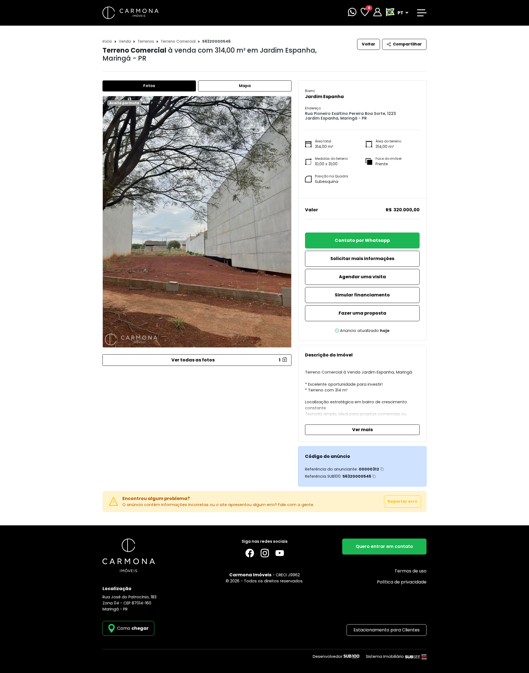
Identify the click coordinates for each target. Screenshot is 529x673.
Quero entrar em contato (384, 546)
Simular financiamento (362, 295)
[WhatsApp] (352, 13)
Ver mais (362, 429)
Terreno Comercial (178, 41)
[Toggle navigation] (422, 12)
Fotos (149, 85)
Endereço (313, 108)
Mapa (245, 85)
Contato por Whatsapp (362, 240)
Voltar (368, 44)
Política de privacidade (402, 582)
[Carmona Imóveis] (130, 12)
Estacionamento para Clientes (386, 630)
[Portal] (377, 13)
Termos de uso (411, 571)
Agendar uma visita (362, 277)
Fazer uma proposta (362, 313)
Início (107, 41)
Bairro (310, 90)
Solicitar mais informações (362, 258)
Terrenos (145, 41)
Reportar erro (402, 501)
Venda (125, 41)
